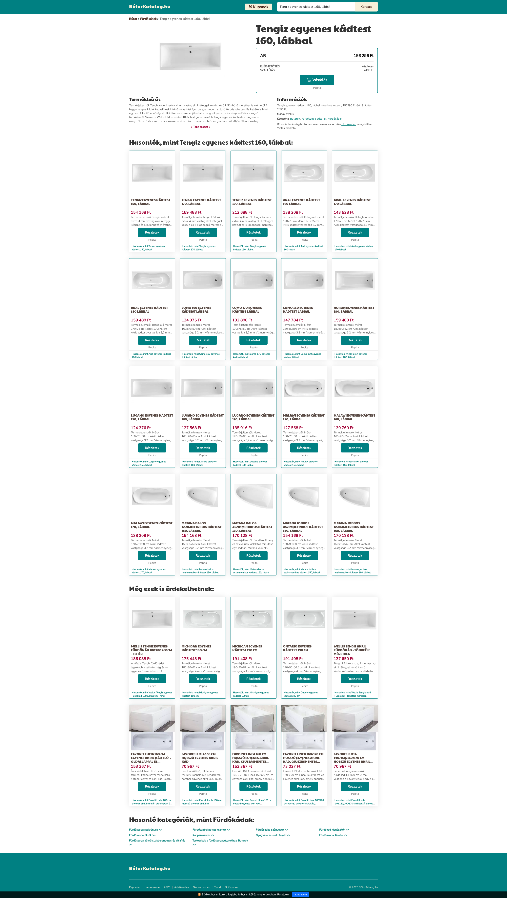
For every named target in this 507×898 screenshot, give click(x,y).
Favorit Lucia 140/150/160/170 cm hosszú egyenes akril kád (352, 760)
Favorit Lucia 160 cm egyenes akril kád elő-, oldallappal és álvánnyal (151, 760)
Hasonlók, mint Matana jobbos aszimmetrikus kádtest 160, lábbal (353, 571)
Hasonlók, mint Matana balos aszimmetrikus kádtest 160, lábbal (251, 571)
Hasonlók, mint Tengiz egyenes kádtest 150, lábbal (148, 248)
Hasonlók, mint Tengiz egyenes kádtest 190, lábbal (249, 248)
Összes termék (201, 887)
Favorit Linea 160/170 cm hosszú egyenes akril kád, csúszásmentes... (303, 758)
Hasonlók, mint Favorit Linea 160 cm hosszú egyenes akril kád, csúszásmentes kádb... (252, 804)
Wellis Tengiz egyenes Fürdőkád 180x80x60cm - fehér (151, 650)
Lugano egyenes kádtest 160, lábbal (203, 417)
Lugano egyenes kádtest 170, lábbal (253, 417)
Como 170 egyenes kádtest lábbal (247, 309)
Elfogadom (300, 894)
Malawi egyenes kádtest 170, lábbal (151, 525)
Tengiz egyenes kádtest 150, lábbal (150, 202)
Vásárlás (320, 80)
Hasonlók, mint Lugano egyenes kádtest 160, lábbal (199, 463)
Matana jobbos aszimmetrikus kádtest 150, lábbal (303, 527)
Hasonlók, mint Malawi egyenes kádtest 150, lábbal (301, 463)
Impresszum (153, 887)
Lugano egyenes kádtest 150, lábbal (152, 417)
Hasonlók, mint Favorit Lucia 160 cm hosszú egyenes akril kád (201, 802)
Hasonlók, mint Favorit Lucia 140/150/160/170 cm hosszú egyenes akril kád (354, 804)
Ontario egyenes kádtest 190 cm (297, 648)
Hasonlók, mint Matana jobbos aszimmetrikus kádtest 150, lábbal (302, 571)
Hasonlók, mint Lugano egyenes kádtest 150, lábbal (149, 463)
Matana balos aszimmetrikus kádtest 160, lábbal (252, 527)
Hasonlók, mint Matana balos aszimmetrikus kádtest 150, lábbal (200, 571)
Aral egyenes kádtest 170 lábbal (352, 202)
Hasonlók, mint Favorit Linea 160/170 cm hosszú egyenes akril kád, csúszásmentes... (304, 804)
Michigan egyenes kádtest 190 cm (247, 648)
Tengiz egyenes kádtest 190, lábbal (252, 202)
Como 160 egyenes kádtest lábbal (196, 309)
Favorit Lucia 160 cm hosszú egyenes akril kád (200, 758)
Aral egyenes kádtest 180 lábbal (149, 309)
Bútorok (295, 119)
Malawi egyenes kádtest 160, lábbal (354, 417)
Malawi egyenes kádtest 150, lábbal (304, 417)
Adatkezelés (181, 887)
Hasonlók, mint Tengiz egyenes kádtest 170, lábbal (198, 248)
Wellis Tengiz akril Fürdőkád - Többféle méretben (352, 650)
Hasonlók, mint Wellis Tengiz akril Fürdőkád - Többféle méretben (353, 694)
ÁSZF (167, 887)
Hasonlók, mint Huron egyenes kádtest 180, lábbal (351, 355)
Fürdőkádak (335, 119)
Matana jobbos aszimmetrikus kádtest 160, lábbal (354, 527)
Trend (217, 887)
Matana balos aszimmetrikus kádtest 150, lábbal (202, 527)
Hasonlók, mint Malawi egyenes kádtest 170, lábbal (149, 571)
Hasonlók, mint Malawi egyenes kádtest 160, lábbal (351, 463)
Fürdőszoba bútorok (313, 119)
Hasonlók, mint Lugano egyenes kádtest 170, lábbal (250, 463)
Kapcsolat (135, 887)
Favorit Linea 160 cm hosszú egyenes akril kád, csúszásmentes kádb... (250, 760)
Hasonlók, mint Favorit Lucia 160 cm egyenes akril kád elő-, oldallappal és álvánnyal (151, 804)
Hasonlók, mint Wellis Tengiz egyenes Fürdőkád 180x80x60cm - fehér (152, 694)
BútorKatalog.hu (149, 6)
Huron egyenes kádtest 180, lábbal (354, 309)
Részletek (152, 232)
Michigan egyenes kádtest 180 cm (196, 648)
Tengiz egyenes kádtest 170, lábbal (201, 202)
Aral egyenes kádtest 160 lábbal (301, 202)
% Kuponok (231, 887)
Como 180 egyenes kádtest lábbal (298, 309)
